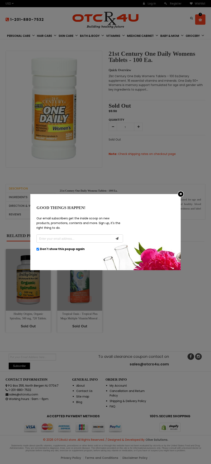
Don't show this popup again (62, 249)
